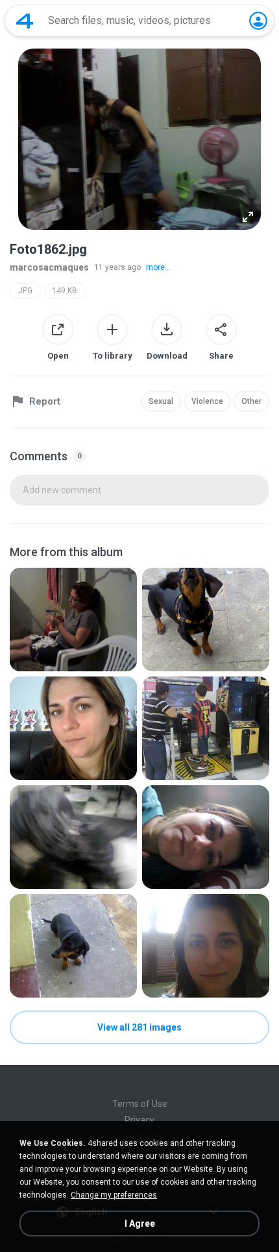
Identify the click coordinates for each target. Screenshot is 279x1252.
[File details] (73, 619)
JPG (25, 290)
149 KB (64, 290)
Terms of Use (139, 1104)
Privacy (139, 1120)
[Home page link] (24, 20)
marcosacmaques (49, 267)
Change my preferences (114, 1195)
